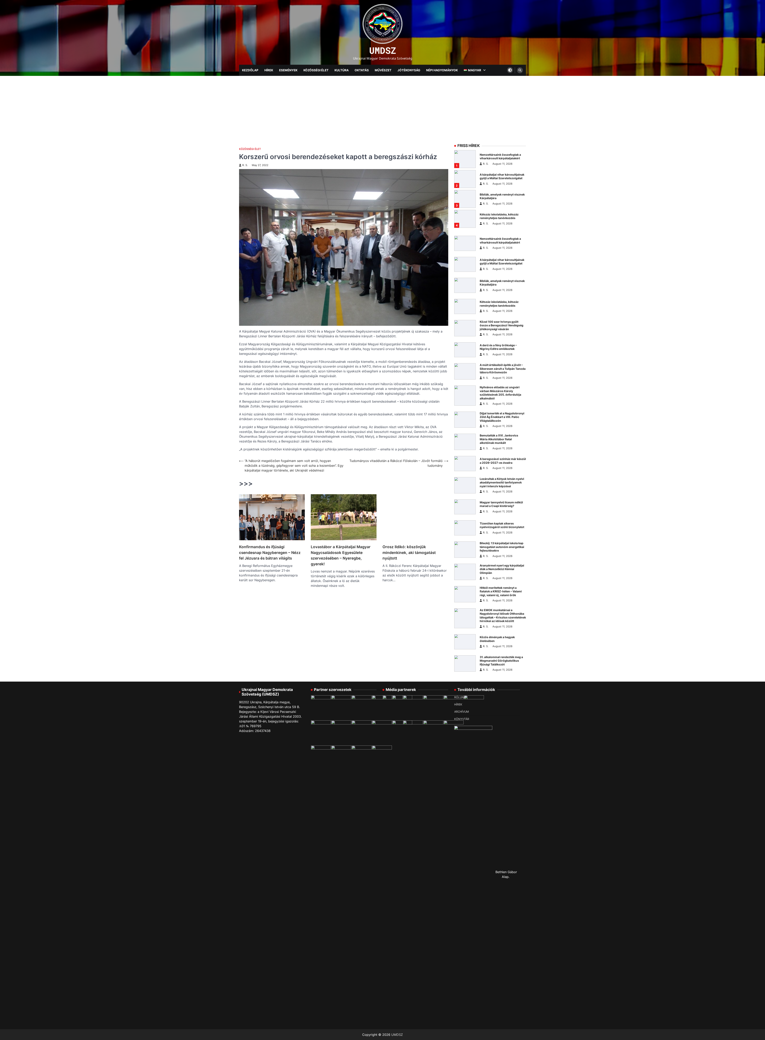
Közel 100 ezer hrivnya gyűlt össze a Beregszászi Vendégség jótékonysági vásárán (501, 325)
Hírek (268, 70)
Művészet (383, 70)
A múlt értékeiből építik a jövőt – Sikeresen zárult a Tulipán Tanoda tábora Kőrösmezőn (503, 368)
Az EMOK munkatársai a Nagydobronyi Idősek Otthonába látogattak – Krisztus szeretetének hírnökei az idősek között (503, 615)
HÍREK (458, 704)
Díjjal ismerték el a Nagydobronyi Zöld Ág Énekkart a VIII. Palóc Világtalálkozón (502, 417)
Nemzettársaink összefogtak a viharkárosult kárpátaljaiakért (500, 156)
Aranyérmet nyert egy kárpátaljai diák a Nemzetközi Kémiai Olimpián (502, 569)
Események (288, 70)
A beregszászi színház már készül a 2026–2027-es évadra (503, 460)
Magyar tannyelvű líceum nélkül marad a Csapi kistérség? (501, 504)
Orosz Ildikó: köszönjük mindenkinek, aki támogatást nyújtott (409, 553)
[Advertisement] (382, 106)
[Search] (520, 70)
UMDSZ (382, 50)
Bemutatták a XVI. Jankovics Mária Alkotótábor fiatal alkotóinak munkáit (499, 439)
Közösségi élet (316, 70)
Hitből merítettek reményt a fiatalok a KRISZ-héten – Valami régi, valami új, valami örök (501, 591)
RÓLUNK (460, 697)
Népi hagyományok (442, 70)
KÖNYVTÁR (461, 719)
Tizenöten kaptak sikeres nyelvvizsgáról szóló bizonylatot (502, 525)
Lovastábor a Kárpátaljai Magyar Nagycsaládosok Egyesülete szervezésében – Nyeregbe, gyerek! (341, 555)
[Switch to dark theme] (510, 70)
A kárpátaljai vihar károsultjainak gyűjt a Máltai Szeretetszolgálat (502, 176)
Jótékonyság (408, 70)
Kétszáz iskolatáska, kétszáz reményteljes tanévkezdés (499, 216)
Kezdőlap (250, 70)
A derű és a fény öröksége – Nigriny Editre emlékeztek (498, 347)
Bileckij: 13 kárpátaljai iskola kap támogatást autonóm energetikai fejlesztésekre (502, 546)
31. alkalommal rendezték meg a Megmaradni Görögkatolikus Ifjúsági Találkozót (501, 660)
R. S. (245, 165)
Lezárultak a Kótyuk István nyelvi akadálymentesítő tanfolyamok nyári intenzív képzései (502, 482)
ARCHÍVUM (461, 711)
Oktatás (362, 70)
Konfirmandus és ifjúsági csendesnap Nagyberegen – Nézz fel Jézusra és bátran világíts (270, 553)
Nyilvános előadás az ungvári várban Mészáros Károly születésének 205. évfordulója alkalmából (500, 392)
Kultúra (341, 70)
